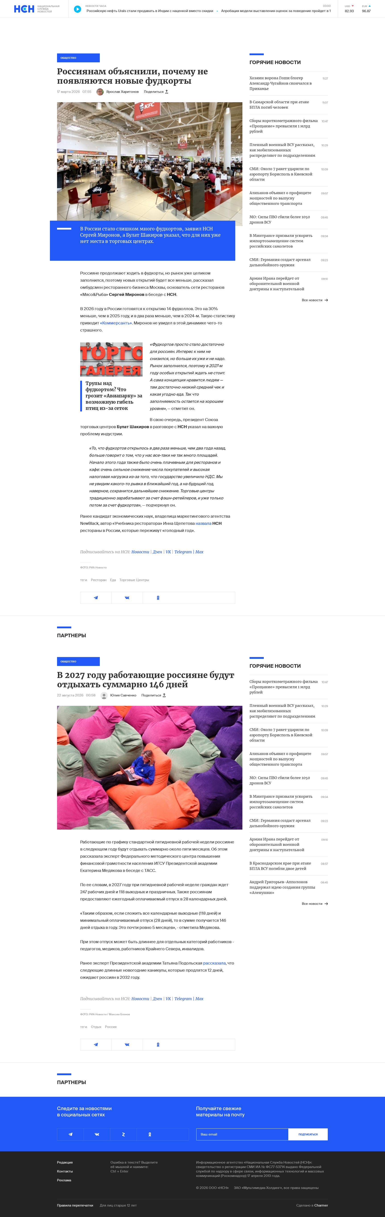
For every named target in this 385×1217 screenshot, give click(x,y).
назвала (203, 523)
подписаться (308, 1134)
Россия (111, 1027)
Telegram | (184, 551)
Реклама (64, 1180)
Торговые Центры (134, 580)
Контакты (65, 1171)
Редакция (65, 1162)
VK (168, 551)
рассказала (214, 963)
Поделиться (154, 92)
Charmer (321, 1205)
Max (199, 551)
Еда (113, 580)
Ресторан (98, 580)
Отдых (96, 1027)
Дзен (157, 551)
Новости (140, 551)
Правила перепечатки (75, 1205)
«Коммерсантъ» (116, 323)
